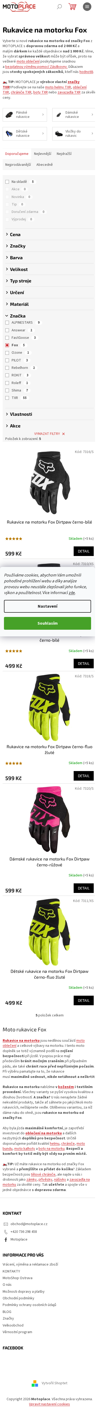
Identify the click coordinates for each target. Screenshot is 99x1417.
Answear (22, 330)
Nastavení (47, 606)
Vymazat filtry (47, 433)
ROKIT (20, 375)
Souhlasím (47, 623)
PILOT (20, 360)
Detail (83, 551)
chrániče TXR (21, 92)
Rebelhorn (23, 367)
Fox (18, 345)
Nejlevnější (42, 153)
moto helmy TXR (58, 87)
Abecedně (44, 164)
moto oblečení (28, 61)
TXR (19, 398)
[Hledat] (59, 6)
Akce (19, 189)
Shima (20, 390)
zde (72, 593)
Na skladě (23, 181)
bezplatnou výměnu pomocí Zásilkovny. (36, 66)
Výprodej (22, 219)
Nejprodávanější (18, 164)
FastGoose (24, 337)
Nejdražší (64, 153)
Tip (17, 204)
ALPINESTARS (26, 322)
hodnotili (86, 72)
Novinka (21, 197)
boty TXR (40, 92)
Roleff (20, 383)
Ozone (20, 352)
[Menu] (87, 6)
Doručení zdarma (28, 212)
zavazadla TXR (69, 92)
